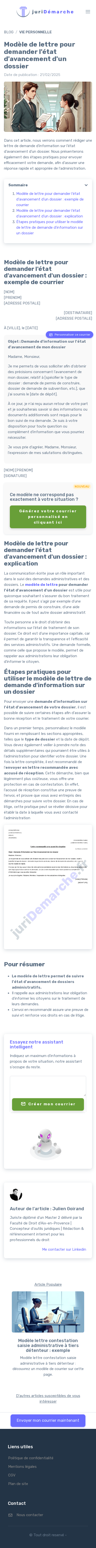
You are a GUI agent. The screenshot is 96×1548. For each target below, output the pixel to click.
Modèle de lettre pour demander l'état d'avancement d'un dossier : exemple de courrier (50, 199)
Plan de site (18, 1484)
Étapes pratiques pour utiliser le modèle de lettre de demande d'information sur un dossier (49, 227)
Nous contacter (29, 1515)
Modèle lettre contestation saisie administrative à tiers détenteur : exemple (48, 1345)
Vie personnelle (35, 32)
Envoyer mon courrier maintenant (48, 1420)
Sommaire (18, 185)
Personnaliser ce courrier (72, 334)
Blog (9, 32)
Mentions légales (22, 1466)
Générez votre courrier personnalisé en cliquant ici (48, 517)
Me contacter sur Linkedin (64, 1249)
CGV (12, 1475)
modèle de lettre (41, 584)
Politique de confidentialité (30, 1458)
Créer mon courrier (52, 1104)
